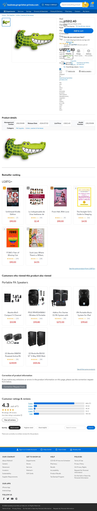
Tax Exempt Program (57, 477)
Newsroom (6, 467)
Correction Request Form (14, 386)
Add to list (71, 71)
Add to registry (86, 71)
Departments (10, 11)
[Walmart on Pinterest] (16, 498)
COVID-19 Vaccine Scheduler (60, 460)
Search (91, 427)
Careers (77, 11)
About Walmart (7, 460)
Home (4, 15)
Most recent (15, 427)
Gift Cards (29, 473)
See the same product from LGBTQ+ (82, 268)
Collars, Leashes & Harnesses (25, 15)
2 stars (30, 411)
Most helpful (43, 427)
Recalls (52, 467)
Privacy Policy (79, 464)
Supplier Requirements (10, 477)
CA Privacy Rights (80, 467)
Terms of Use (78, 460)
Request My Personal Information (81, 471)
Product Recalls (55, 473)
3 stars (30, 409)
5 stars (30, 403)
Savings (28, 11)
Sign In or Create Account (28, 450)
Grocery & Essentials (41, 11)
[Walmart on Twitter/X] (8, 498)
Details (81, 67)
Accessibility (54, 470)
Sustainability (6, 473)
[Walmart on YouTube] (12, 498)
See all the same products (86, 369)
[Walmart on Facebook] (3, 498)
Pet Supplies (11, 15)
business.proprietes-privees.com (66, 79)
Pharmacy (68, 11)
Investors (5, 470)
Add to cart (78, 30)
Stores (28, 464)
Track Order (62, 450)
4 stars (30, 406)
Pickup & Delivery (56, 11)
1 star (31, 414)
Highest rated (28, 427)
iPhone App (6, 487)
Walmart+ (29, 470)
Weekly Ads (77, 450)
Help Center (47, 450)
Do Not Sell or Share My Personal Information (82, 477)
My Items (86, 11)
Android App (6, 490)
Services (20, 11)
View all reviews (10, 420)
